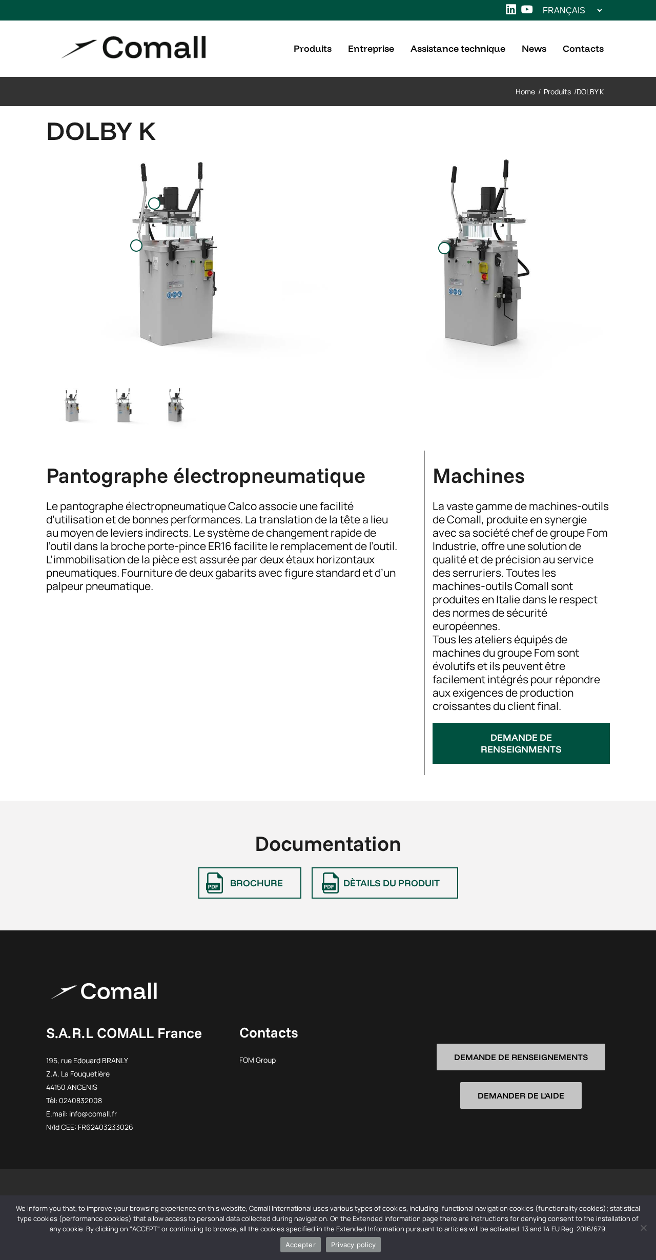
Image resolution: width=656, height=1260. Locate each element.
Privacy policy (353, 1245)
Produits (557, 91)
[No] (643, 1228)
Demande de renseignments (521, 743)
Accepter (300, 1245)
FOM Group (257, 1060)
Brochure (256, 883)
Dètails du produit (391, 883)
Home (525, 91)
